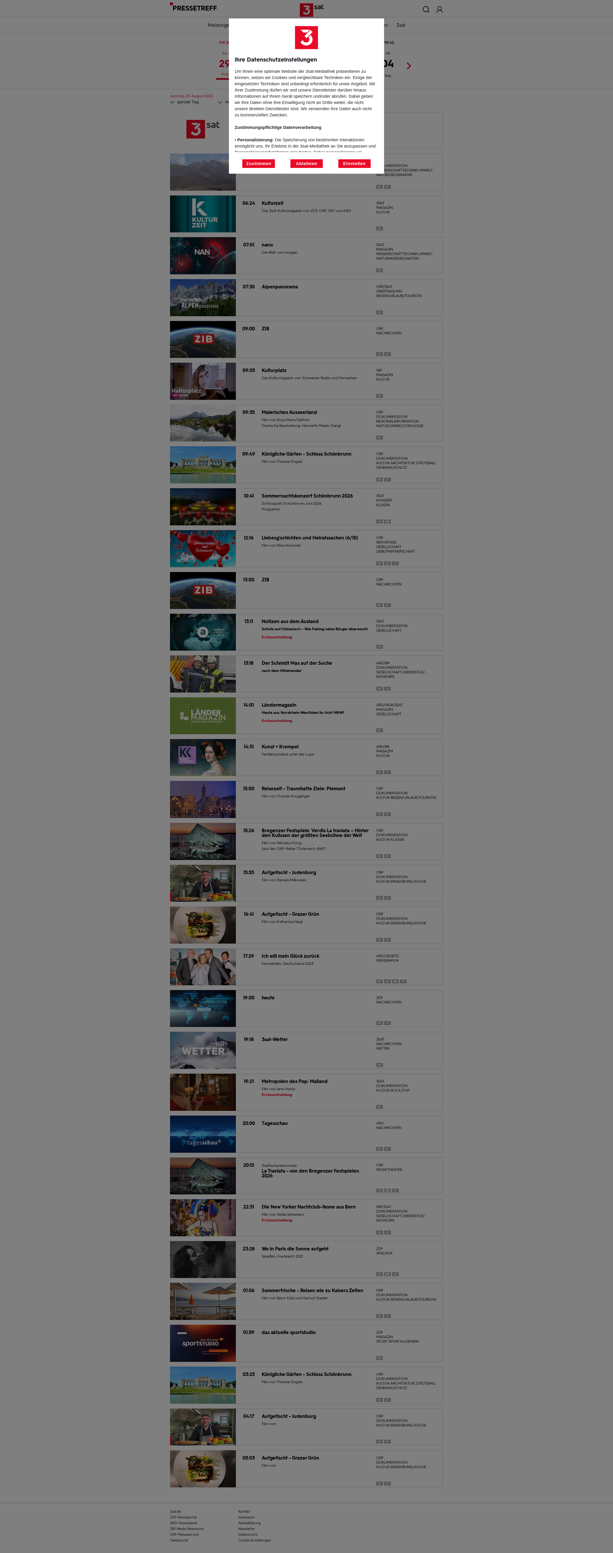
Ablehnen (306, 163)
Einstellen (354, 163)
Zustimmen (258, 163)
